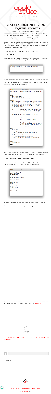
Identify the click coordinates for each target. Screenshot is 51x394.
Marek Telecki (14, 31)
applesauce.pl (25, 391)
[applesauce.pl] (25, 12)
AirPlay (35, 16)
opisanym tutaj (37, 303)
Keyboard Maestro (26, 16)
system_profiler (29, 31)
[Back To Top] (25, 375)
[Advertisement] (26, 316)
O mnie (40, 16)
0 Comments (37, 31)
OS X (26, 31)
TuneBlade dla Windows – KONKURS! (39, 337)
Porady (17, 16)
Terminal (33, 31)
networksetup (23, 31)
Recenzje (11, 16)
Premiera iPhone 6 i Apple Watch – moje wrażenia (14, 338)
